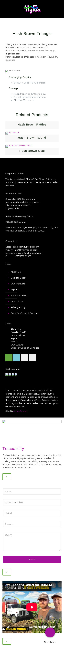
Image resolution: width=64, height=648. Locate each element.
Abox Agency (20, 411)
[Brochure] (50, 632)
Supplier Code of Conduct (25, 313)
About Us (16, 272)
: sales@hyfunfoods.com (26, 246)
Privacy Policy (18, 307)
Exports (15, 289)
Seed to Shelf (18, 277)
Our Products (18, 283)
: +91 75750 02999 (23, 256)
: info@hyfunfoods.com (25, 250)
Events (14, 341)
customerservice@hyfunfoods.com (24, 253)
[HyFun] (32, 9)
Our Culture (17, 301)
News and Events (20, 295)
